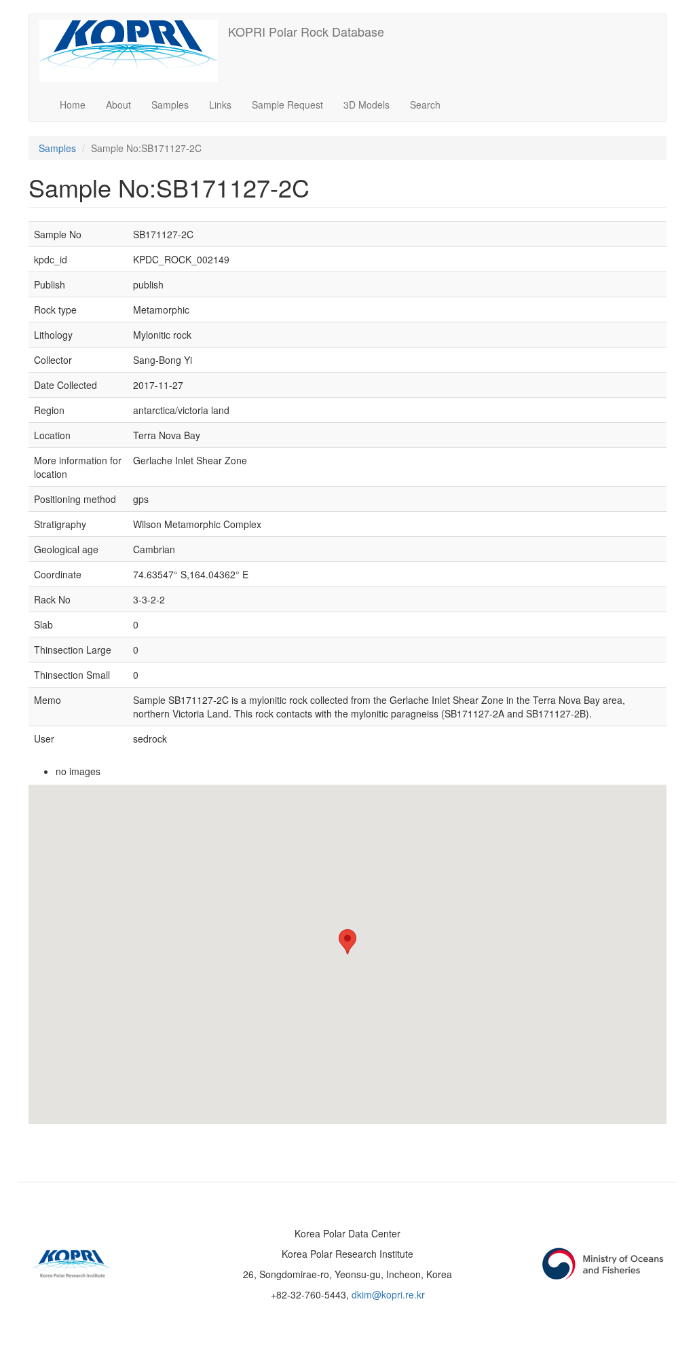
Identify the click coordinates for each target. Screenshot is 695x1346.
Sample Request (287, 104)
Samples (170, 104)
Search (425, 104)
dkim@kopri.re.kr (388, 1294)
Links (220, 104)
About (118, 104)
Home (73, 104)
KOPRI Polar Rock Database (306, 31)
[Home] (133, 51)
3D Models (366, 104)
